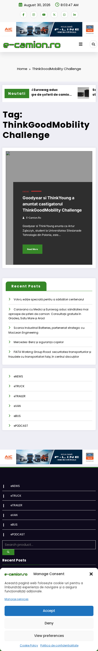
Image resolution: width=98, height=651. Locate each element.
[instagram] (33, 14)
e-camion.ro (33, 217)
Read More (32, 249)
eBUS (17, 416)
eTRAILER (20, 396)
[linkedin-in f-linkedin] (74, 14)
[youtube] (44, 14)
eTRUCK (19, 386)
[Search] (93, 44)
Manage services (16, 599)
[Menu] (80, 44)
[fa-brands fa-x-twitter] (54, 14)
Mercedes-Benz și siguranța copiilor (39, 342)
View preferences (49, 635)
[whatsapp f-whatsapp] (64, 14)
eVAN (17, 406)
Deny (49, 623)
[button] (91, 574)
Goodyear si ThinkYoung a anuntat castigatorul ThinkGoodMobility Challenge (52, 203)
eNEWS (26, 192)
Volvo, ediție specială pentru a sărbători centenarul (49, 299)
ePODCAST (21, 426)
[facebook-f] (23, 14)
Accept (49, 610)
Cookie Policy (29, 645)
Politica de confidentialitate (59, 645)
